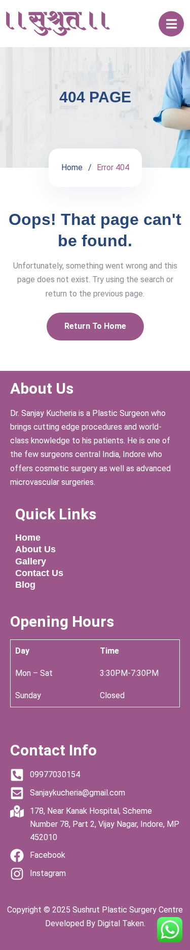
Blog (25, 585)
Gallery (30, 561)
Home (72, 167)
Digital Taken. (120, 923)
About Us (35, 549)
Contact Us (39, 573)
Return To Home (95, 326)
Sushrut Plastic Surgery (114, 910)
